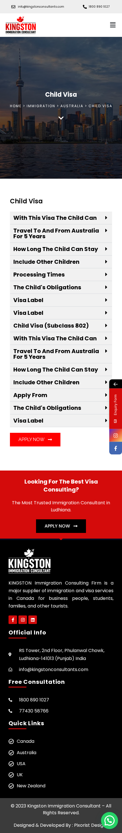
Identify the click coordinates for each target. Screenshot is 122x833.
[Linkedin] (32, 619)
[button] (113, 25)
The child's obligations (47, 287)
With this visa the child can (55, 218)
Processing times (39, 275)
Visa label (28, 300)
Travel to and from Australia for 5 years (56, 233)
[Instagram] (22, 619)
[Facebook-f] (13, 619)
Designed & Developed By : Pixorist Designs (61, 825)
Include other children (46, 262)
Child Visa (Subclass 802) (51, 326)
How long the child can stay (55, 249)
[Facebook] (115, 448)
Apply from (30, 395)
